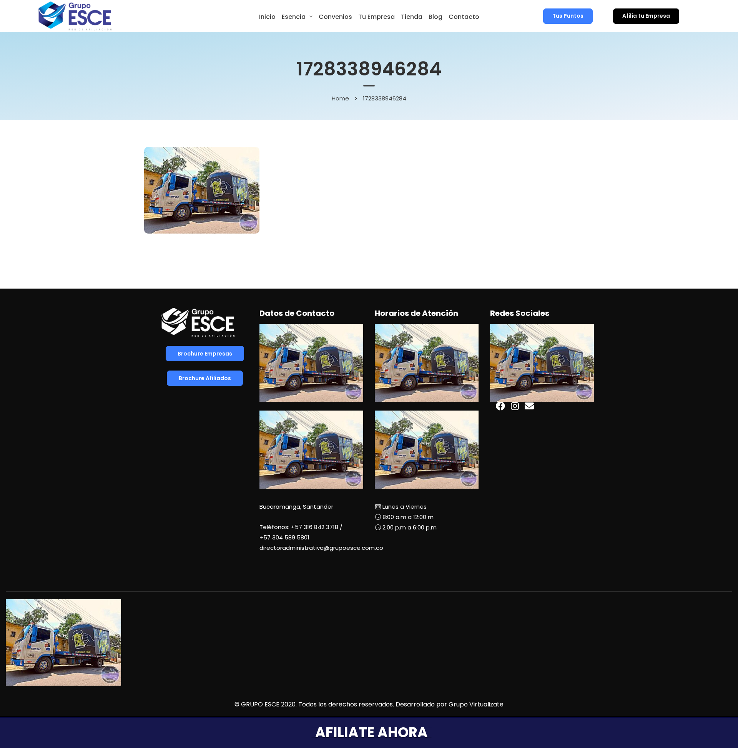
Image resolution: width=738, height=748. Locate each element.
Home (340, 98)
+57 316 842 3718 (314, 527)
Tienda (411, 16)
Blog (435, 16)
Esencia (294, 16)
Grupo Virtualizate (476, 704)
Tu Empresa (376, 16)
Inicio (267, 16)
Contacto (464, 16)
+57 (284, 537)
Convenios (335, 16)
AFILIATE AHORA (371, 732)
